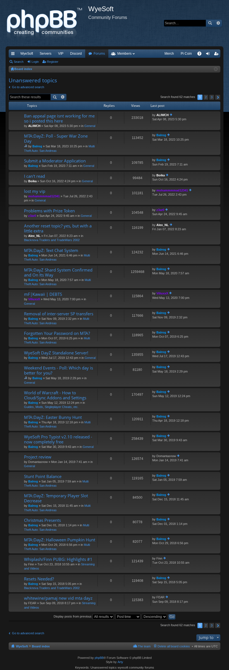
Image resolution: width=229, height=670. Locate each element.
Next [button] (217, 97)
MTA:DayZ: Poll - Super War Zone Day (56, 138)
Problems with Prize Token (49, 210)
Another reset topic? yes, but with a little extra (58, 228)
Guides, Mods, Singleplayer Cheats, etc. (51, 407)
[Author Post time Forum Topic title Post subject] (128, 616)
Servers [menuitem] (45, 54)
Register (52, 61)
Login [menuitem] (209, 55)
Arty (120, 662)
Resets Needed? (39, 579)
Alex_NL (34, 235)
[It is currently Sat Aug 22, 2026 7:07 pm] (216, 69)
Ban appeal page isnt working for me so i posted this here (59, 118)
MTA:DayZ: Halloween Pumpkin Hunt (59, 539)
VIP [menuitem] (60, 54)
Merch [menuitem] (169, 54)
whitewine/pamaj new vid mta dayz (58, 598)
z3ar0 (32, 215)
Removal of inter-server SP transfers (58, 313)
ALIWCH (34, 126)
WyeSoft (26, 54)
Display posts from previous (73, 616)
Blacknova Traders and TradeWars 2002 (52, 240)
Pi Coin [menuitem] (186, 54)
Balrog (37, 146)
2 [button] (206, 97)
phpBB (99, 657)
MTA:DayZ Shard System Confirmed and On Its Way (58, 272)
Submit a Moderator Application (55, 161)
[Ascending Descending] (155, 616)
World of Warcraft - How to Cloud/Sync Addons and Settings (55, 395)
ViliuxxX (34, 299)
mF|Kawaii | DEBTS (43, 294)
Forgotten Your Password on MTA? (57, 333)
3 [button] (212, 97)
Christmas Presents (42, 520)
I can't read (34, 176)
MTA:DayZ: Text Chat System (51, 250)
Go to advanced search (28, 87)
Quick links (14, 55)
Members (124, 54)
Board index (41, 646)
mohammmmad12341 (44, 196)
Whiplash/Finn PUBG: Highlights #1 (58, 559)
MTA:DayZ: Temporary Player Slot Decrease (56, 498)
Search (210, 23)
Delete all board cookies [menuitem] (174, 646)
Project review (37, 457)
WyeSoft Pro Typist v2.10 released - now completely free (58, 439)
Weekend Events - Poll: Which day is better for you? (58, 370)
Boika (32, 181)
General (89, 126)
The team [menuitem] (144, 646)
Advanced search (218, 23)
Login (35, 61)
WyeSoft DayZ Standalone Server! (56, 353)
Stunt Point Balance (42, 476)
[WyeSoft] (47, 23)
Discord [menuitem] (76, 54)
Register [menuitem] (217, 55)
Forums (99, 54)
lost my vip (34, 191)
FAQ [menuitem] (201, 55)
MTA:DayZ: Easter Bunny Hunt (53, 417)
